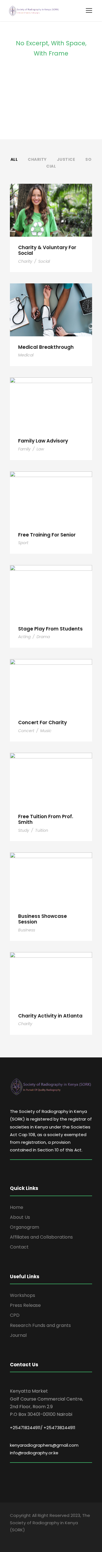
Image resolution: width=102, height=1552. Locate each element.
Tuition (41, 830)
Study (23, 830)
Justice (66, 159)
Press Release (25, 1305)
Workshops (22, 1295)
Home (16, 1207)
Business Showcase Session (42, 919)
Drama (43, 637)
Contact (19, 1247)
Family (24, 449)
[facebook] (12, 1538)
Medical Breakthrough (46, 347)
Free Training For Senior (47, 534)
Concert (26, 731)
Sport (23, 543)
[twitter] (22, 1538)
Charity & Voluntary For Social (47, 250)
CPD (15, 1315)
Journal (18, 1335)
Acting (24, 637)
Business (26, 930)
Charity (37, 159)
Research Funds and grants (40, 1325)
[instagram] (32, 1538)
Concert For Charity (42, 722)
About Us (20, 1217)
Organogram (24, 1227)
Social (44, 261)
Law (40, 449)
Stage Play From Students (50, 628)
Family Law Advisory (43, 440)
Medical (25, 355)
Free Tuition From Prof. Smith (45, 819)
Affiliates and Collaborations (41, 1237)
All (14, 159)
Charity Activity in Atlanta (50, 1015)
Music (46, 731)
